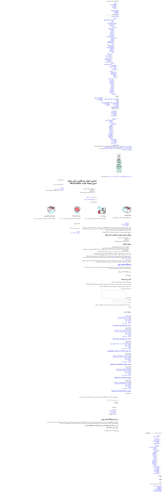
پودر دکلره (110, 136)
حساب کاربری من (109, 120)
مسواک (114, 76)
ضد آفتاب (112, 48)
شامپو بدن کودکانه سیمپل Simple (122, 377)
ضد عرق (112, 33)
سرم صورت (111, 46)
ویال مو (112, 92)
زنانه (115, 67)
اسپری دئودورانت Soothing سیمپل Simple (120, 364)
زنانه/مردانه (113, 69)
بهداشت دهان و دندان (111, 23)
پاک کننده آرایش (110, 42)
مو (115, 77)
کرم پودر (112, 22)
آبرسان (112, 39)
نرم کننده (112, 91)
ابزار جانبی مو (111, 78)
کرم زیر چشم (108, 58)
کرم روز (109, 57)
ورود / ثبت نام (156, 473)
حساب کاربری (113, 413)
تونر (113, 43)
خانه (131, 146)
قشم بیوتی (113, 257)
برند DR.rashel (128, 257)
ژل (115, 70)
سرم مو (112, 84)
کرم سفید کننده (108, 59)
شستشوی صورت (110, 47)
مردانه (115, 75)
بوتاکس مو (111, 81)
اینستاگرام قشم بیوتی (124, 264)
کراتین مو (112, 88)
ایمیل (129, 302)
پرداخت (111, 121)
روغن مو (112, 83)
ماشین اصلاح (113, 73)
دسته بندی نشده (112, 66)
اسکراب (112, 40)
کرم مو (112, 89)
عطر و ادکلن (113, 72)
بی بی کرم (109, 53)
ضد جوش (112, 49)
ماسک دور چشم (107, 64)
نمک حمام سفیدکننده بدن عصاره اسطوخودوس (119, 351)
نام (130, 300)
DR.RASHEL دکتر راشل (89, 199)
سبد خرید (111, 122)
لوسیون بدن (111, 35)
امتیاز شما (128, 288)
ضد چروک (111, 51)
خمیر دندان (111, 24)
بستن (160, 476)
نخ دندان (112, 25)
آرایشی (114, 18)
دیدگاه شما (128, 297)
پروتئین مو (111, 82)
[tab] (105, 223)
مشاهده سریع (128, 320)
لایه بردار (112, 34)
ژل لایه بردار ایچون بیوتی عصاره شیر (122, 325)
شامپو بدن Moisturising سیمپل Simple (121, 391)
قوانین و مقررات (112, 410)
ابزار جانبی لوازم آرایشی (109, 19)
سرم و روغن (111, 28)
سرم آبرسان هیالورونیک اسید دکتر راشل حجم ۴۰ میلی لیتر (119, 176)
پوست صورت (113, 37)
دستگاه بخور (113, 65)
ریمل (113, 21)
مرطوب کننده (108, 61)
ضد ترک (112, 31)
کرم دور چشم (108, 55)
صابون (112, 30)
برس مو (112, 79)
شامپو (112, 85)
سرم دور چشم (110, 45)
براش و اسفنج (111, 41)
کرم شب (109, 60)
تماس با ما (113, 411)
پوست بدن (114, 27)
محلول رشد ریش (110, 36)
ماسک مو (112, 90)
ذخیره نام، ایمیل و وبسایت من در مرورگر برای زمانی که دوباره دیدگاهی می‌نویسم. (112, 304)
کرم (113, 52)
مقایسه (157, 472)
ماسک (112, 63)
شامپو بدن (111, 29)
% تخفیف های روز (115, 145)
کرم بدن (109, 54)
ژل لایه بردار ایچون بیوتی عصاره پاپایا (122, 338)
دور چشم (112, 71)
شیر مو (112, 86)
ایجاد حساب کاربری (157, 486)
